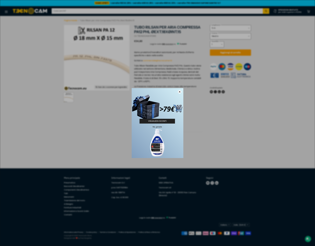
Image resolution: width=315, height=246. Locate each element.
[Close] (179, 91)
